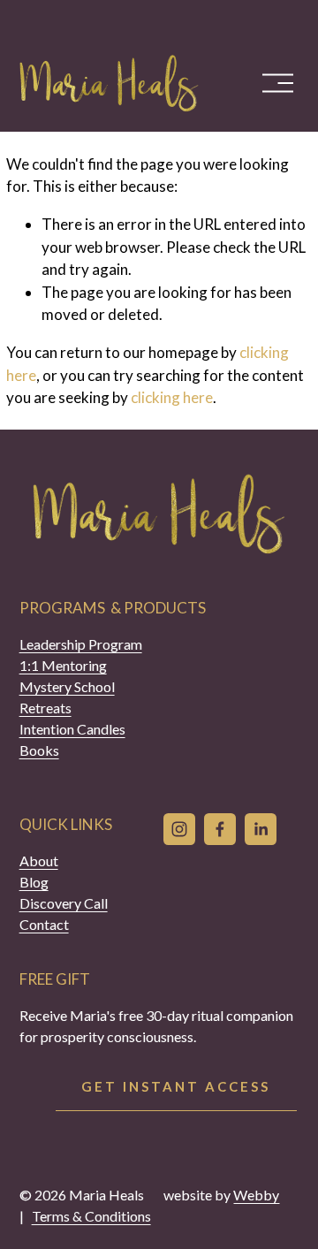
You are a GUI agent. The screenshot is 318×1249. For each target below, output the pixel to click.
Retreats (45, 707)
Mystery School (67, 686)
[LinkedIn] (260, 829)
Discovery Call (63, 903)
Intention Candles (72, 728)
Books (39, 750)
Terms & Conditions (91, 1215)
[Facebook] (220, 829)
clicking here (172, 397)
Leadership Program (80, 644)
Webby (256, 1194)
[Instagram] (179, 829)
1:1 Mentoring (63, 665)
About (38, 860)
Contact (44, 924)
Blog (34, 881)
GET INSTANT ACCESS (175, 1086)
